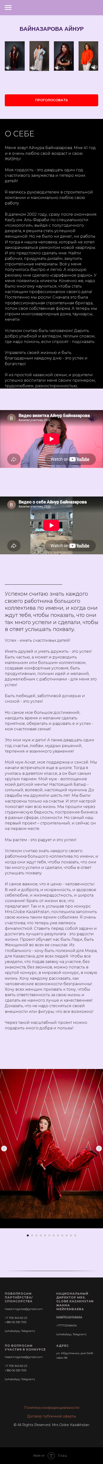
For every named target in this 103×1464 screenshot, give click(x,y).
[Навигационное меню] (8, 7)
